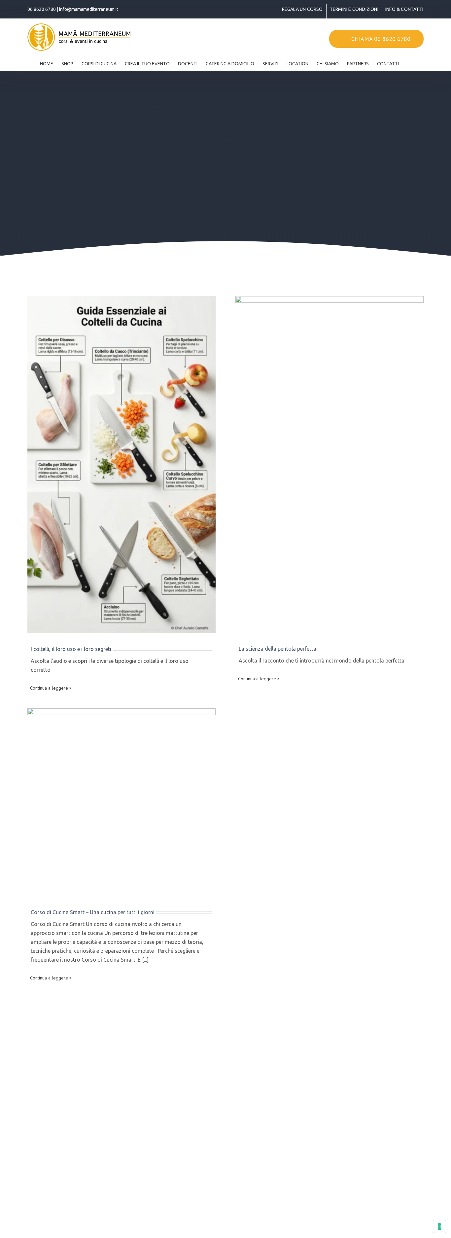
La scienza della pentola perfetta (277, 649)
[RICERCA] (409, 61)
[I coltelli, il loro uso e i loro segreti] (121, 464)
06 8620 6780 (41, 9)
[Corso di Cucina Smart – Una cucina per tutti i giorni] (121, 802)
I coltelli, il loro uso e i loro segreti (71, 649)
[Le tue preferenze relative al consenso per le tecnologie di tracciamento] (439, 1226)
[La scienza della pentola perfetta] (329, 464)
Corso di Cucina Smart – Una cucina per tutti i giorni (93, 912)
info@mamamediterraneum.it (88, 9)
